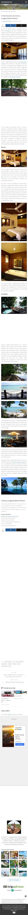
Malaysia (13, 11)
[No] (26, 909)
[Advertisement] (14, 112)
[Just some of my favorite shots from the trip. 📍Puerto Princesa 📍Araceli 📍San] (14, 873)
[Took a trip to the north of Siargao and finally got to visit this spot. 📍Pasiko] (23, 855)
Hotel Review (4, 663)
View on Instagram (14, 879)
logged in (10, 714)
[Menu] (26, 2)
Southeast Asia (4, 666)
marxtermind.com (6, 2)
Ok (14, 912)
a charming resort (22, 62)
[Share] (10, 25)
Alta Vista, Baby (17, 696)
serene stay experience (15, 76)
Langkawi (10, 663)
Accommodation (5, 11)
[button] (25, 896)
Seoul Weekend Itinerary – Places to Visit (5, 700)
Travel (10, 666)
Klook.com (14, 719)
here (2, 177)
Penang (8, 30)
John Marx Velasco (7, 21)
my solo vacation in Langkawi (19, 462)
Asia (13, 661)
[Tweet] (21, 25)
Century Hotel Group (19, 661)
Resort (19, 663)
